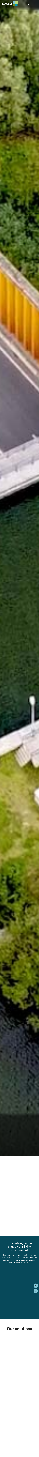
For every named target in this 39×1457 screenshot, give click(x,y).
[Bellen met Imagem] (28, 4)
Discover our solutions (14, 1151)
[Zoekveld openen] (31, 4)
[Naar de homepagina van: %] (10, 3)
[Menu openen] (35, 4)
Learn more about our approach (24, 1223)
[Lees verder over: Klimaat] (19, 1299)
